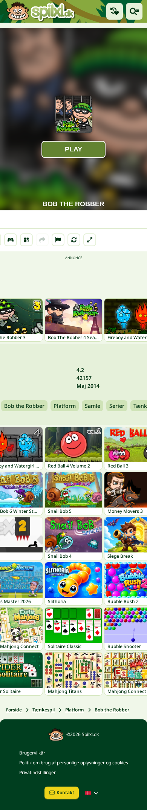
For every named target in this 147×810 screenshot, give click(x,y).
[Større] (89, 239)
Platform (65, 405)
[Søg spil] (134, 11)
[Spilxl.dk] (41, 11)
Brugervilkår (32, 753)
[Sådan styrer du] (10, 239)
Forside (14, 710)
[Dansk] (92, 793)
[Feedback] (58, 239)
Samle (92, 405)
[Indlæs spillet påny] (73, 239)
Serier (116, 405)
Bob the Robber (24, 405)
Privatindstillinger (37, 772)
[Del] (42, 239)
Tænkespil (43, 710)
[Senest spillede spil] (114, 11)
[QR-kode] (26, 239)
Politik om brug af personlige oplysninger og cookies (73, 762)
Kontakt (65, 792)
